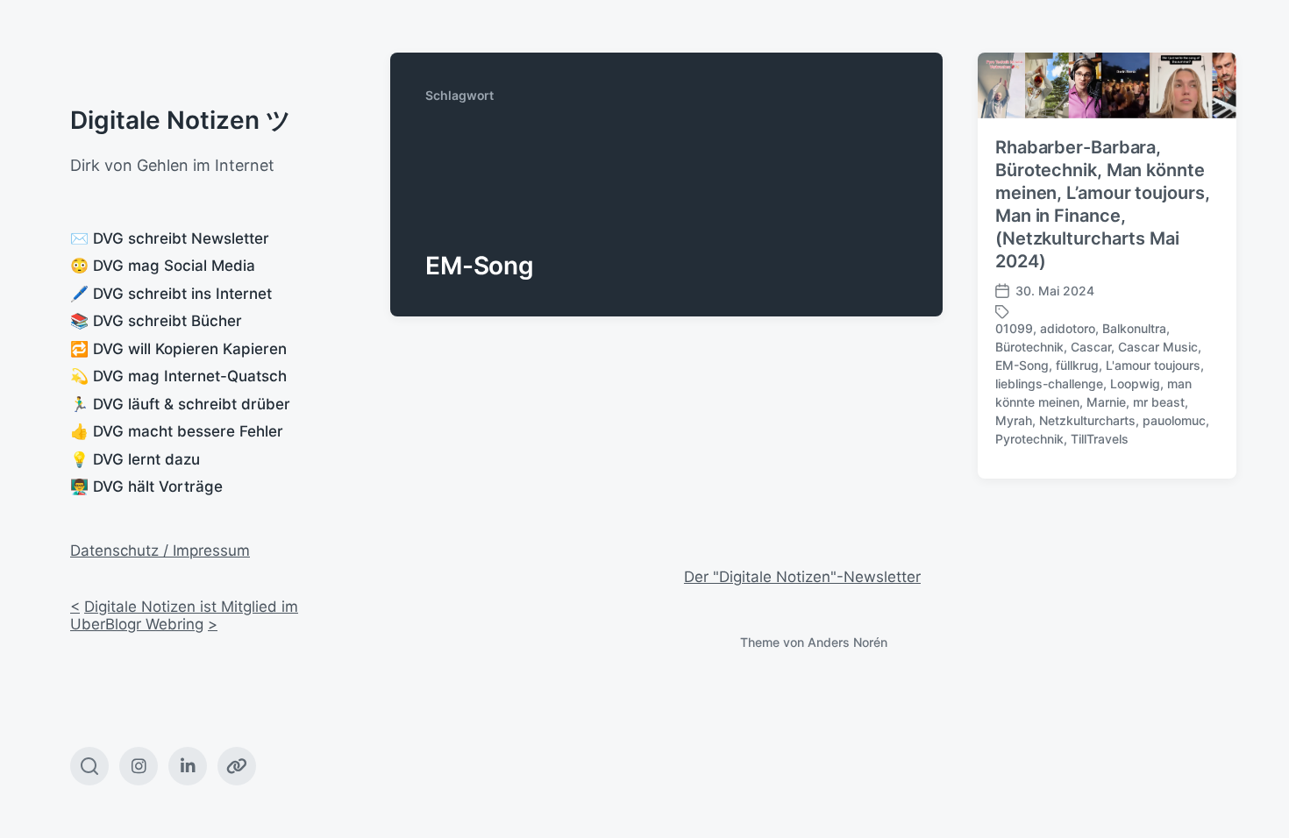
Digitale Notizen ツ (180, 120)
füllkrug (1077, 365)
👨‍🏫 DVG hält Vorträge (146, 486)
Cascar (1091, 346)
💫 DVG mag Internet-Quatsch (178, 376)
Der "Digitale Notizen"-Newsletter (802, 577)
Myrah (1013, 420)
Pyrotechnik (1029, 438)
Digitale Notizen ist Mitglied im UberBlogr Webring (184, 615)
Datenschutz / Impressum (160, 550)
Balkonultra (1134, 328)
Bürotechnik (1029, 346)
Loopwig (1135, 383)
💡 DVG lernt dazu (135, 459)
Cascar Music (1158, 346)
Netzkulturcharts (1087, 420)
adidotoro (1067, 328)
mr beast (1159, 401)
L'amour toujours (1153, 365)
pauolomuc (1174, 420)
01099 (1014, 328)
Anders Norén (847, 642)
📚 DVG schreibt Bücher (156, 321)
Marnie (1106, 401)
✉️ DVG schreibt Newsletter (169, 238)
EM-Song (1022, 365)
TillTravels (1100, 438)
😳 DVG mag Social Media (162, 265)
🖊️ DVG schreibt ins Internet (171, 293)
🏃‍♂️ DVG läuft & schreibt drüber (180, 404)
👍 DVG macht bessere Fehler (176, 431)
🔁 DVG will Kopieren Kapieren (178, 349)
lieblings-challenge (1049, 383)
